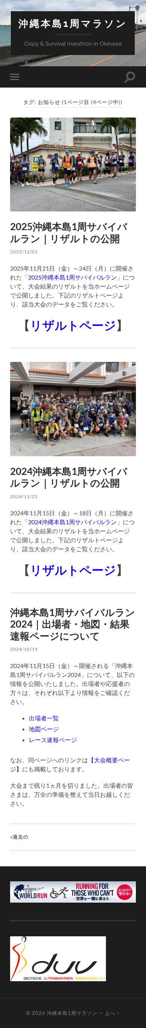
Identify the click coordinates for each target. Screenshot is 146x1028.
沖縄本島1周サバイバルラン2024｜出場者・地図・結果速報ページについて (72, 624)
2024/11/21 (24, 496)
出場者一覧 (44, 718)
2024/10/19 (24, 649)
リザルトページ (73, 325)
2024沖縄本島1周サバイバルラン (72, 521)
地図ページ (44, 728)
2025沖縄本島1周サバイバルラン (72, 277)
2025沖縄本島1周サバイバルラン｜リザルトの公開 (68, 232)
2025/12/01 (24, 251)
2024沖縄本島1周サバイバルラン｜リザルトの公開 (68, 477)
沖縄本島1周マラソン (72, 23)
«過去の (19, 837)
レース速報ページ (53, 739)
